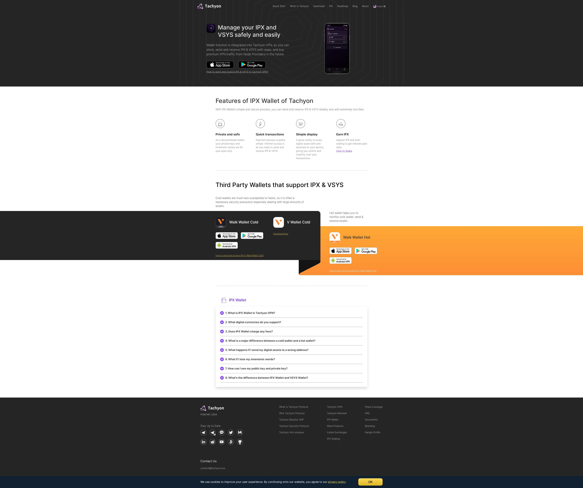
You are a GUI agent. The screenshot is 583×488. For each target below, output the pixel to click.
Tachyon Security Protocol (294, 425)
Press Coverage (374, 406)
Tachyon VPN (334, 406)
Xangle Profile (372, 432)
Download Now (280, 233)
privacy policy (337, 481)
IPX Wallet (332, 419)
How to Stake (344, 150)
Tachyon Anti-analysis (291, 432)
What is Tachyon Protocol (293, 406)
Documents (371, 419)
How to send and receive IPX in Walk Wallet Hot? (353, 270)
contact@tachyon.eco (212, 468)
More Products (335, 425)
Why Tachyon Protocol (292, 413)
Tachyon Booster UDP (291, 419)
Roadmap (342, 6)
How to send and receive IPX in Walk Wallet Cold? (240, 255)
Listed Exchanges (337, 432)
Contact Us (208, 461)
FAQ (367, 413)
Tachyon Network (337, 413)
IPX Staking (333, 438)
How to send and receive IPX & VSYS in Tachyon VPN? (237, 71)
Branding (370, 425)
